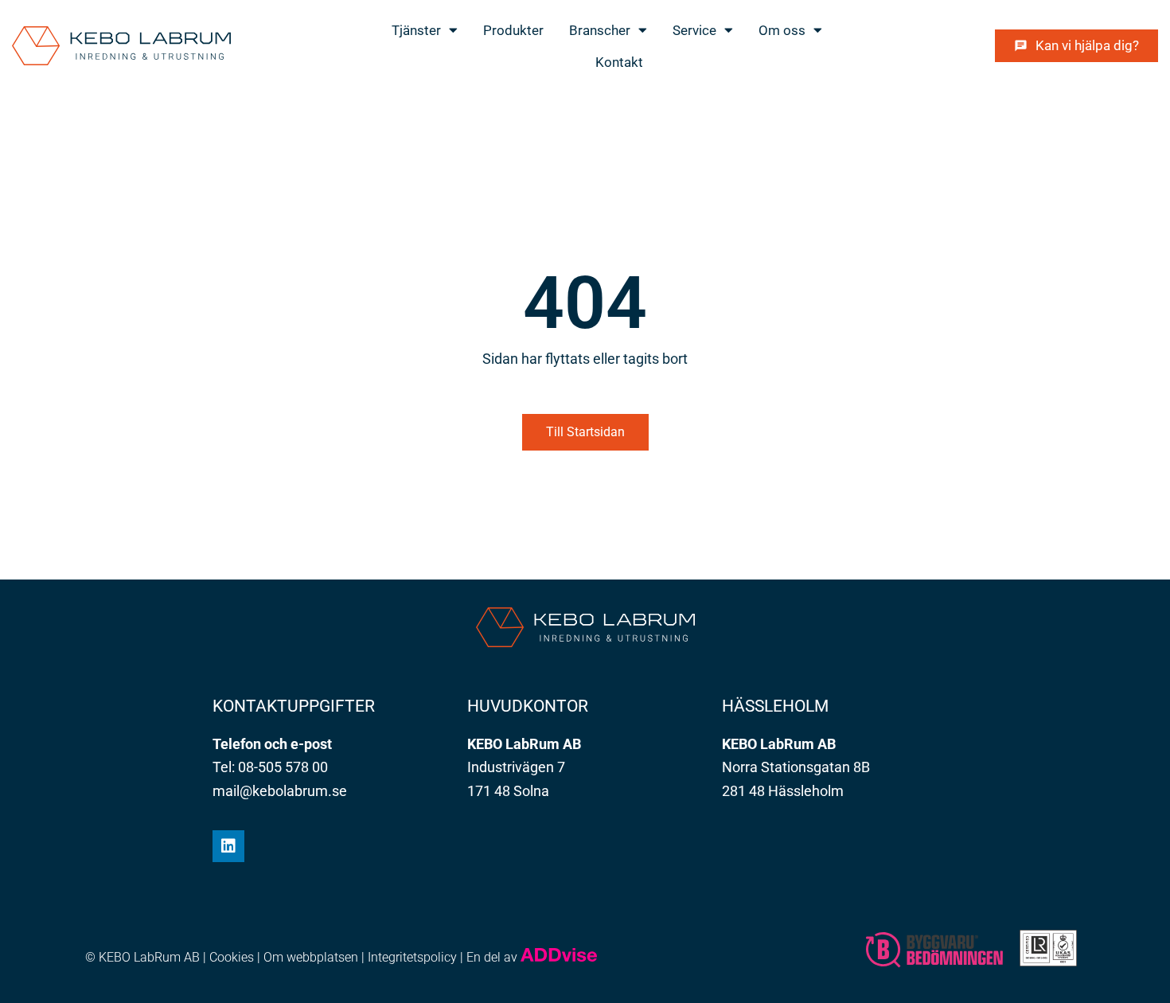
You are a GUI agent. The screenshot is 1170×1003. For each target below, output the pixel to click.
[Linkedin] (228, 846)
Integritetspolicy (412, 957)
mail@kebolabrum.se (280, 790)
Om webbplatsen (310, 957)
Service (694, 30)
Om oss (782, 30)
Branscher (599, 30)
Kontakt (619, 62)
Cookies (231, 957)
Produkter (513, 30)
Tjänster (416, 30)
